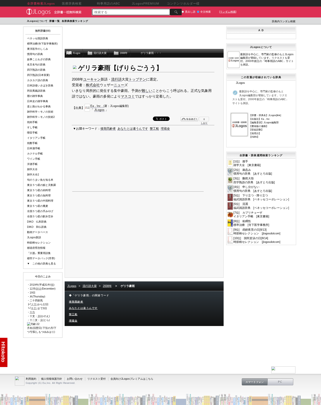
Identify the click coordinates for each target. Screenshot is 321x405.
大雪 (33, 304)
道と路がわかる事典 (39, 106)
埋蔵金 (165, 128)
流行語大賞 (90, 286)
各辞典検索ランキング (75, 21)
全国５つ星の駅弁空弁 (40, 216)
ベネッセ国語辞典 (37, 38)
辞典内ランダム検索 (283, 21)
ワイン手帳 (33, 158)
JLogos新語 (34, 237)
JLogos (99, 110)
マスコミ (128, 96)
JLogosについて (37, 21)
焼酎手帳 (32, 143)
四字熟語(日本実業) (38, 75)
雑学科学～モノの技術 (40, 111)
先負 (32, 312)
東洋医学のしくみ (37, 48)
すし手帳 (32, 127)
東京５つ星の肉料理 (39, 190)
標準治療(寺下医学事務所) (42, 43)
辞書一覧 (54, 21)
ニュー (119, 85)
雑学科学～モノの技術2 (41, 116)
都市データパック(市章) (41, 258)
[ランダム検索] (227, 11)
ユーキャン (92, 79)
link (278, 115)
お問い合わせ (75, 378)
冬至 (33, 308)
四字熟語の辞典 (36, 69)
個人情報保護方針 (51, 378)
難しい (147, 91)
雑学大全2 (33, 174)
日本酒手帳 (33, 148)
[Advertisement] (172, 21)
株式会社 (93, 85)
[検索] (176, 12)
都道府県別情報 (36, 247)
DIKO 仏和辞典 (37, 221)
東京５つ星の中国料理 (40, 200)
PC (280, 381)
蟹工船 (154, 128)
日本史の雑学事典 (37, 101)
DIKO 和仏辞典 (37, 226)
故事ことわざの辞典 (39, 59)
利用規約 (31, 378)
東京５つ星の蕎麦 (37, 206)
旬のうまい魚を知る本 (40, 179)
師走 (38, 288)
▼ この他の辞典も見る (41, 263)
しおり (204, 123)
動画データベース (37, 232)
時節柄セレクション (39, 242)
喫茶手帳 (32, 132)
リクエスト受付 (96, 378)
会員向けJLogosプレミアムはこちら (131, 378)
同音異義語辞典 (36, 90)
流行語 (116, 79)
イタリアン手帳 (36, 137)
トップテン (137, 79)
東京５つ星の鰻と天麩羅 (41, 185)
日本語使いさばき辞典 (40, 85)
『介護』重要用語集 (39, 253)
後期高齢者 (108, 128)
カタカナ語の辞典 (37, 80)
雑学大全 (32, 169)
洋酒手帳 (32, 164)
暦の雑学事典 (35, 96)
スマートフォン (254, 381)
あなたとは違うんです (132, 128)
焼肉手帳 (32, 122)
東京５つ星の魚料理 (39, 195)
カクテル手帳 (35, 153)
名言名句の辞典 (36, 64)
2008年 (107, 286)
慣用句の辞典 (35, 54)
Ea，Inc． (97, 106)
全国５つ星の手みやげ (40, 211)
